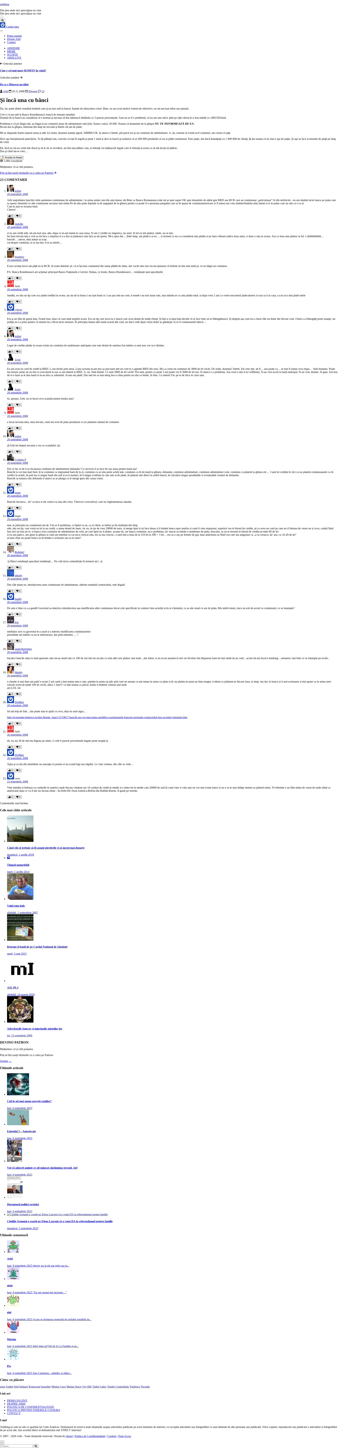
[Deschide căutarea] (2, 20)
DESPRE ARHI (16, 1403)
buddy (18, 598)
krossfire (46, 1386)
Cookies (111, 1436)
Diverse (33, 91)
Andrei (9, 1386)
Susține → (6, 1061)
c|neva (18, 309)
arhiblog (4, 4)
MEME (11, 51)
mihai (18, 190)
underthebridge (23, 648)
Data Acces (124, 1436)
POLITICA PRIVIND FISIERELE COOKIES (33, 1410)
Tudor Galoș (99, 1386)
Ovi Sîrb (87, 1386)
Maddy (19, 672)
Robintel (19, 552)
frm (17, 622)
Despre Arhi (14, 39)
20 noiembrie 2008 (17, 194)
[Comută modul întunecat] (2, 16)
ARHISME (13, 48)
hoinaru (23, 1386)
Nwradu (145, 1386)
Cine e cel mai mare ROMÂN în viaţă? (23, 70)
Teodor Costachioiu (118, 1386)
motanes (19, 256)
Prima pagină (14, 35)
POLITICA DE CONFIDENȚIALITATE (30, 1406)
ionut (17, 492)
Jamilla (19, 223)
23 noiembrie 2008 (17, 781)
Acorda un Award (11, 157)
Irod (16, 1386)
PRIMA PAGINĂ (17, 1400)
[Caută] (35, 1446)
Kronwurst (34, 1386)
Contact (11, 42)
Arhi (5, 91)
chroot (69, 1436)
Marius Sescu (74, 1386)
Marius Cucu (58, 1386)
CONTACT (14, 1413)
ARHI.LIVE (14, 57)
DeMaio (19, 702)
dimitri (18, 575)
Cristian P (20, 459)
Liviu (17, 359)
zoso (2, 1386)
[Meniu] (1, 30)
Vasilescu (135, 1386)
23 (43, 91)
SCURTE (12, 54)
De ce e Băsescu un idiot (14, 84)
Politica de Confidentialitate (90, 1436)
